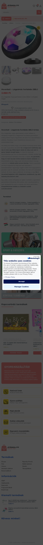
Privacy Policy (10, 277)
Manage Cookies (21, 287)
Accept (21, 281)
